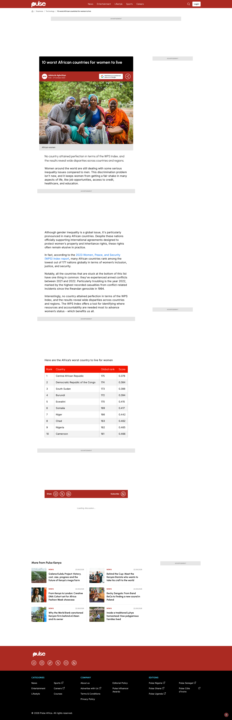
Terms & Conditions (90, 693)
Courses (58, 693)
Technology (50, 11)
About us (85, 683)
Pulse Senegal (186, 683)
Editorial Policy (120, 683)
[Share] (127, 76)
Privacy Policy (88, 699)
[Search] (189, 4)
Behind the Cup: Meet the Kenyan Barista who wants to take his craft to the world (122, 577)
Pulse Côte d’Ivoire (184, 690)
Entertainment (104, 4)
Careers (140, 4)
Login (196, 4)
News (90, 4)
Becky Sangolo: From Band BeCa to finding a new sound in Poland (123, 596)
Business (39, 11)
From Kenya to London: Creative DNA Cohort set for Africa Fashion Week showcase (66, 596)
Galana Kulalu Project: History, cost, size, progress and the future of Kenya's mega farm (65, 577)
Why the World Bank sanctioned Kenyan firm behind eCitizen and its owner (66, 616)
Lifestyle (118, 4)
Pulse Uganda (156, 693)
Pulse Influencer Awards (120, 690)
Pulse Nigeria (155, 683)
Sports (129, 4)
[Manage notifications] (226, 715)
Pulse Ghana (155, 688)
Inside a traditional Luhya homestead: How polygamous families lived (123, 616)
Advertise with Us (89, 688)
